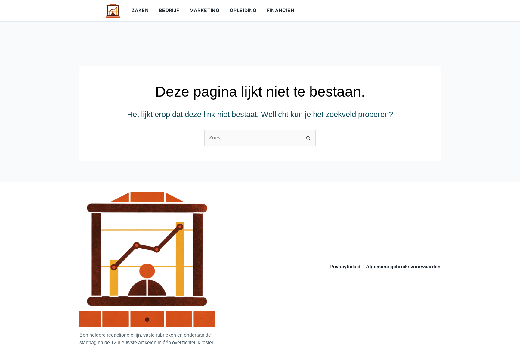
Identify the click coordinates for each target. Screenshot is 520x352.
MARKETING (205, 10)
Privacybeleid (345, 266)
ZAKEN (140, 10)
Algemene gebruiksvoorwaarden (403, 266)
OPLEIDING (243, 10)
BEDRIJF (169, 10)
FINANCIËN (281, 10)
